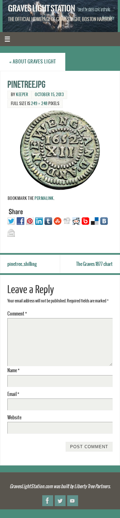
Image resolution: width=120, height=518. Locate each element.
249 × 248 (39, 104)
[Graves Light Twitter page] (60, 500)
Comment (17, 314)
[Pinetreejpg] (60, 150)
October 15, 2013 (49, 95)
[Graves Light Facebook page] (47, 500)
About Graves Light (32, 61)
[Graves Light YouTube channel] (72, 500)
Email (13, 394)
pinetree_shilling (22, 264)
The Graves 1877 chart (94, 264)
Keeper (22, 95)
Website (14, 417)
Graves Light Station (41, 8)
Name (13, 370)
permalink (44, 198)
